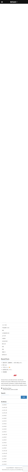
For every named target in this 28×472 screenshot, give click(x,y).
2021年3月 (4, 464)
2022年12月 (4, 445)
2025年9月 (4, 415)
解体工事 (4, 343)
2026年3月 (4, 404)
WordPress (8, 469)
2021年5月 (4, 458)
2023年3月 (4, 442)
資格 (3, 349)
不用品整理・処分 (5, 327)
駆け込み (5, 365)
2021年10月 (4, 453)
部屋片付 (4, 352)
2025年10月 (4, 412)
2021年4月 (4, 461)
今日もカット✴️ (6, 367)
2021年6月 (4, 456)
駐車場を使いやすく (7, 369)
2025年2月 (4, 431)
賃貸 (3, 346)
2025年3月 (4, 429)
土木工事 (4, 335)
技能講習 (5, 372)
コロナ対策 (4, 325)
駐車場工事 (4, 354)
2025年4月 (4, 426)
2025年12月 (4, 407)
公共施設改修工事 (5, 333)
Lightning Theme (14, 469)
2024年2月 (4, 440)
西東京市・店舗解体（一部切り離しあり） (13, 362)
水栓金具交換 (4, 341)
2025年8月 (4, 418)
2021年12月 (4, 450)
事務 (3, 330)
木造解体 (4, 338)
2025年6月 (4, 423)
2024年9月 (4, 437)
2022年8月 (4, 448)
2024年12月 (4, 434)
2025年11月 (4, 410)
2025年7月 (4, 421)
